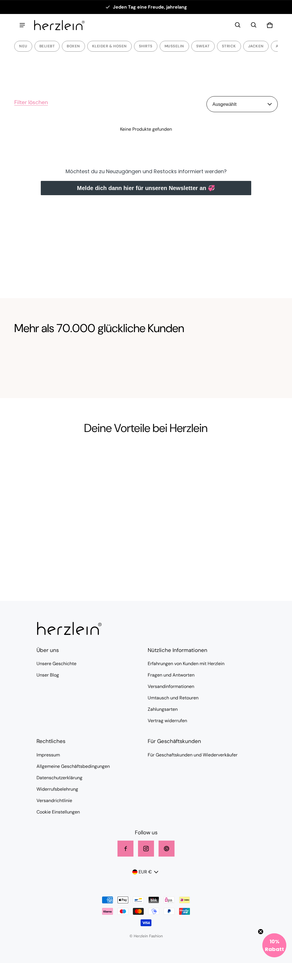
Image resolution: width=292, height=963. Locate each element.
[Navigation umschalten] (22, 25)
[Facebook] (125, 849)
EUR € (145, 872)
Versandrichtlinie (54, 800)
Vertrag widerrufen (167, 721)
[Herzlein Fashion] (59, 25)
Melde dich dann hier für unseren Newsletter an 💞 (146, 188)
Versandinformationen (171, 686)
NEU (23, 46)
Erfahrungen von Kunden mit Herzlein (186, 664)
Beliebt (47, 46)
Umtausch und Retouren (173, 698)
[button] (238, 25)
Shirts (146, 46)
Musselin (174, 46)
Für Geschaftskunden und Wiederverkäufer (193, 755)
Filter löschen (31, 102)
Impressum (48, 755)
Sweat (203, 46)
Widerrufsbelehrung (57, 789)
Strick (229, 46)
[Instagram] (146, 849)
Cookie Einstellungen (58, 812)
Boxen (73, 46)
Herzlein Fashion (148, 936)
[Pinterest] (167, 849)
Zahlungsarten (163, 709)
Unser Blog (47, 675)
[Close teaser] (260, 931)
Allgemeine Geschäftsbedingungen (73, 766)
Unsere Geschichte (56, 664)
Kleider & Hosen (109, 46)
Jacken (256, 46)
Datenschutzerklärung (59, 778)
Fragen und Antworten (171, 675)
